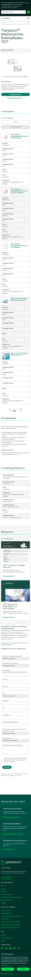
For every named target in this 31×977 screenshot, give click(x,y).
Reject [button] (23, 969)
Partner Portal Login (6, 937)
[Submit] (28, 22)
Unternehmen (6, 715)
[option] (15, 68)
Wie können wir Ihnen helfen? (10, 663)
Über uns (3, 886)
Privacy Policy (5, 965)
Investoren (4, 891)
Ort (3, 708)
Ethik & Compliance (6, 900)
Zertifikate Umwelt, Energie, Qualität (10, 924)
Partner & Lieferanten (6, 894)
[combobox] (15, 22)
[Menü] (28, 18)
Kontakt (3, 935)
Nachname (5, 686)
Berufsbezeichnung (7, 738)
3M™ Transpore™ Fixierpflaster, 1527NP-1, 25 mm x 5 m (19, 354)
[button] (7, 973)
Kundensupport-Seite (6, 644)
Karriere (3, 888)
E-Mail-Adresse (6, 670)
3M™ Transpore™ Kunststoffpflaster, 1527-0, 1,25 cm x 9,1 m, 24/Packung (19, 190)
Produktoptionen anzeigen (14, 98)
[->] (28, 12)
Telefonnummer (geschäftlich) (10, 722)
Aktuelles (3, 903)
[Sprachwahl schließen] (28, 3)
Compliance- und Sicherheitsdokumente (11, 916)
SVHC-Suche (4, 919)
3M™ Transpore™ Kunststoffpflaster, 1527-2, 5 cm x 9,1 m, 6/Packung (19, 245)
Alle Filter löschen (15, 127)
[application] (15, 66)
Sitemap (3, 940)
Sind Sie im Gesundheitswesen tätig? (12, 656)
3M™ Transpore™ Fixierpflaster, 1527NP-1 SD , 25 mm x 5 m (19, 299)
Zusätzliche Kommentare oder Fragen (12, 745)
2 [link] (17, 409)
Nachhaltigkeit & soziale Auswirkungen (11, 897)
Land (3, 693)
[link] (10, 409)
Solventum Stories (6, 910)
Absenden (7, 767)
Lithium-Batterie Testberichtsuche (10, 927)
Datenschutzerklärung (11, 775)
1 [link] (14, 409)
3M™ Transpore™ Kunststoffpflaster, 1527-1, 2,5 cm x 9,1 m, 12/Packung (19, 136)
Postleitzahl (5, 700)
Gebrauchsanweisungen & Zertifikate (10, 921)
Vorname (5, 679)
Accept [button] (8, 969)
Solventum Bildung (6, 913)
